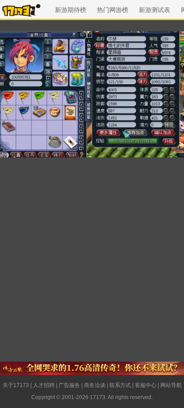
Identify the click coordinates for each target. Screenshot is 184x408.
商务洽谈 (94, 385)
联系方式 (120, 385)
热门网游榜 (112, 9)
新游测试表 (154, 9)
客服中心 (145, 385)
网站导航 (171, 385)
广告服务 (69, 385)
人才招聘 (43, 385)
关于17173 (16, 385)
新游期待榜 (70, 9)
